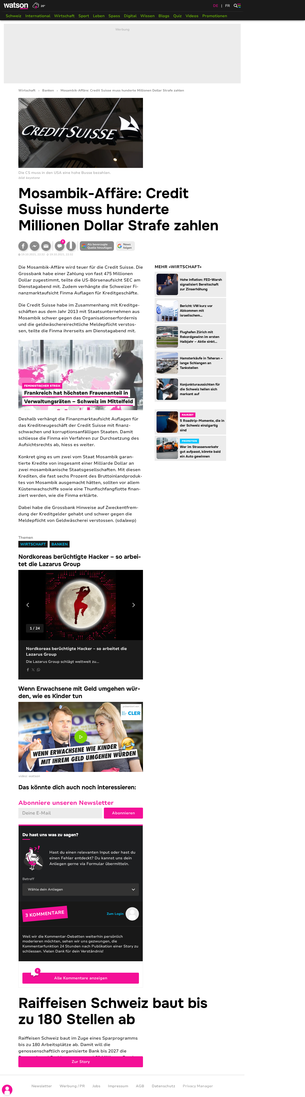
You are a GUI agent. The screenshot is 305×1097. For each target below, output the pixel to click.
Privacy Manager (198, 1086)
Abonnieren (123, 813)
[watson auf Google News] (125, 246)
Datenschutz (163, 1086)
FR (227, 5)
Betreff (28, 879)
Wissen (147, 16)
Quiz (177, 16)
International (37, 16)
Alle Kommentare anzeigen (80, 978)
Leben (99, 16)
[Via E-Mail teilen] (46, 246)
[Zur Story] (122, 1031)
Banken (48, 90)
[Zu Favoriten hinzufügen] (71, 246)
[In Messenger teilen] (34, 246)
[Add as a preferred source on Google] (97, 246)
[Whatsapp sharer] (38, 670)
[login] (7, 1090)
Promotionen (214, 16)
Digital (130, 16)
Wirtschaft (64, 16)
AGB (140, 1086)
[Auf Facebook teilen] (23, 246)
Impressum (118, 1086)
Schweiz (13, 16)
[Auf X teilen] (33, 669)
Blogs (163, 16)
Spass (114, 16)
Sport (83, 16)
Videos (192, 16)
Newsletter (41, 1086)
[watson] (16, 5)
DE (215, 5)
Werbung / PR (72, 1086)
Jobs (96, 1086)
